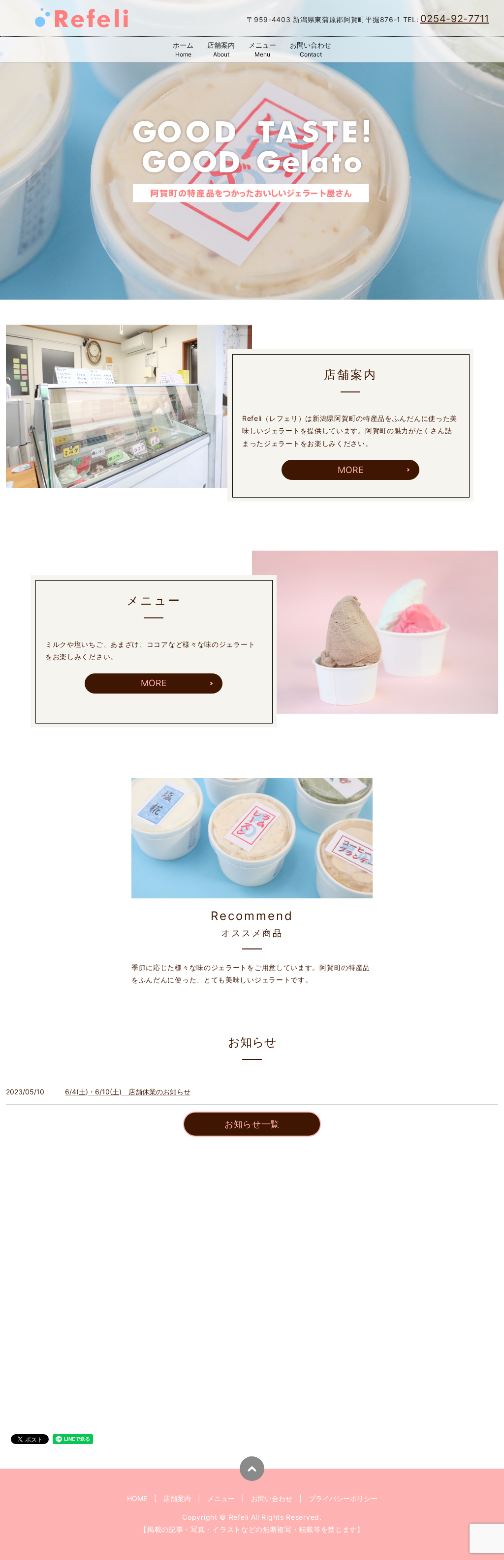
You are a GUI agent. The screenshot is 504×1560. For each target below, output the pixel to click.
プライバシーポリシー (343, 1498)
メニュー (262, 49)
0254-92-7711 (454, 19)
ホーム (183, 49)
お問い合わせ (310, 49)
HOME (137, 1498)
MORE (351, 470)
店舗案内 (221, 49)
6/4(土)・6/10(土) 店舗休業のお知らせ (127, 1091)
